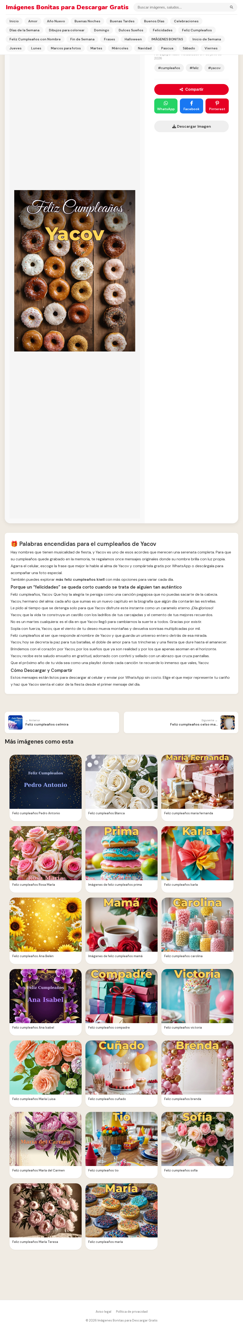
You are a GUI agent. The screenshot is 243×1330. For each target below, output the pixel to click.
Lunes (36, 48)
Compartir (194, 89)
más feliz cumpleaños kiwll (80, 579)
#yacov (214, 68)
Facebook (191, 109)
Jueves (15, 48)
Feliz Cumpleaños (197, 30)
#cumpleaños (169, 68)
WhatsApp (166, 109)
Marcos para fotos (66, 48)
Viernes (211, 48)
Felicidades (163, 30)
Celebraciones (186, 21)
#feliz (194, 68)
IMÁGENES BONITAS (167, 39)
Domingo (101, 30)
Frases (109, 39)
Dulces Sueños (131, 30)
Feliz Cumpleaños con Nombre (35, 39)
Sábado (189, 48)
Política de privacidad (132, 1312)
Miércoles (120, 48)
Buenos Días (154, 21)
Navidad (145, 48)
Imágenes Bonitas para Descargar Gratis (67, 7)
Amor (32, 21)
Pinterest (217, 109)
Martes (96, 48)
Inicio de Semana (206, 39)
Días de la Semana (24, 30)
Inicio (14, 21)
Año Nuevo (56, 21)
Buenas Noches (87, 21)
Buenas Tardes (122, 21)
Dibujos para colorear (66, 30)
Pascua (167, 48)
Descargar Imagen (193, 126)
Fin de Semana (82, 39)
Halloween (133, 39)
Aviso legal (103, 1312)
